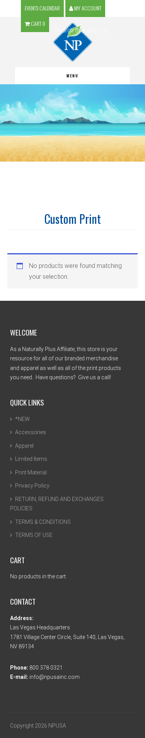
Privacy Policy (32, 485)
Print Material (31, 472)
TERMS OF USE (34, 535)
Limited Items (31, 459)
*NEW (22, 419)
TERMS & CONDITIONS (43, 522)
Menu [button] (72, 75)
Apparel (24, 446)
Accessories (30, 432)
